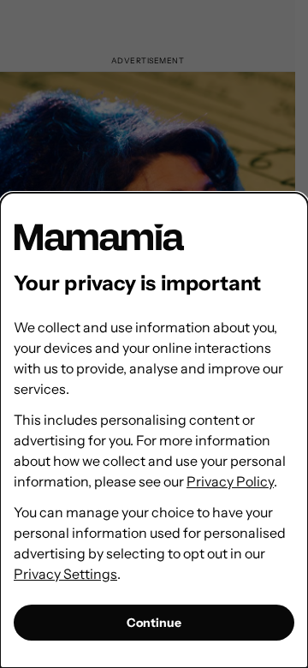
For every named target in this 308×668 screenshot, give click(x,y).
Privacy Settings (65, 573)
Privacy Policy (230, 481)
